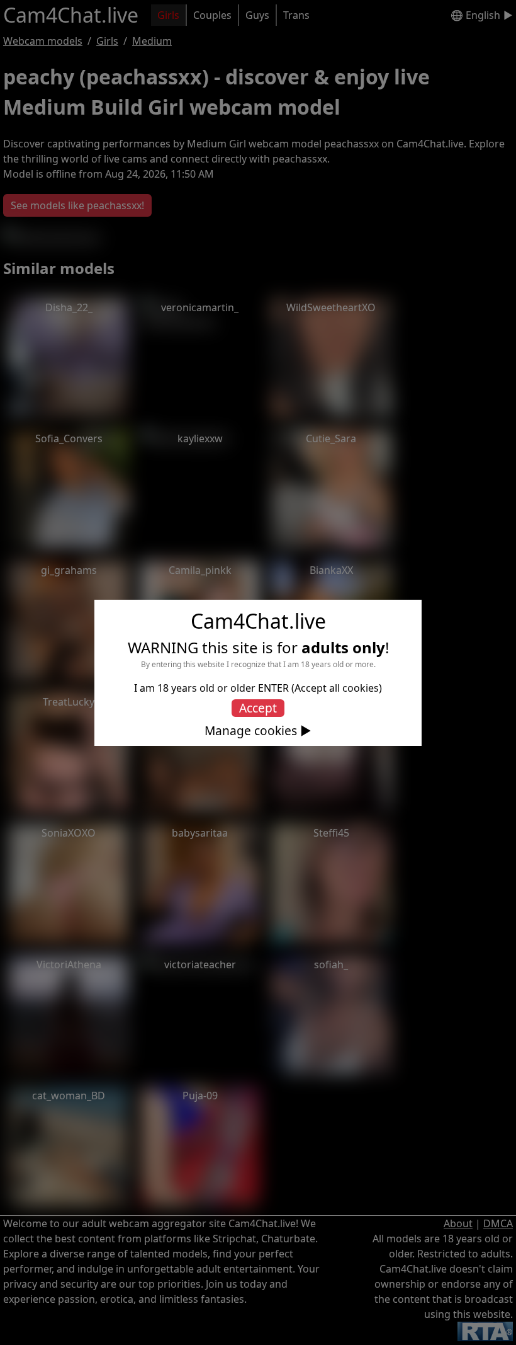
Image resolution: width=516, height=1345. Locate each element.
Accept (258, 707)
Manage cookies (251, 730)
